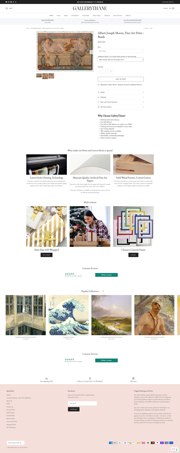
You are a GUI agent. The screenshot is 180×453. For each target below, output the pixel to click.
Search (9, 395)
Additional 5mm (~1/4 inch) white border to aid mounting (117, 56)
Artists (66, 15)
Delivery (128, 15)
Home (27, 28)
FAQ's (8, 404)
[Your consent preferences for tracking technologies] (176, 449)
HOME (51, 15)
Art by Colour (97, 15)
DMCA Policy (10, 413)
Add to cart (121, 79)
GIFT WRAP (46, 255)
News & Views (118, 15)
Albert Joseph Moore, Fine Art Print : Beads (53, 28)
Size (99, 47)
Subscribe (73, 409)
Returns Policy (11, 419)
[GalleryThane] (90, 8)
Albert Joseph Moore (36, 28)
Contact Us (10, 407)
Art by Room (75, 15)
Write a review (106, 275)
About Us (107, 15)
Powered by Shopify (22, 447)
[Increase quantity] (111, 71)
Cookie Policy (11, 416)
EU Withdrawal (11, 427)
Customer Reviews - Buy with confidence (19, 398)
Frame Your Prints (12, 422)
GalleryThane (14, 447)
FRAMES (133, 255)
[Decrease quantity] (100, 71)
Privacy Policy (11, 410)
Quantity (100, 67)
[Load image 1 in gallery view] (65, 51)
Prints (58, 15)
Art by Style (85, 15)
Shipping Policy (11, 425)
